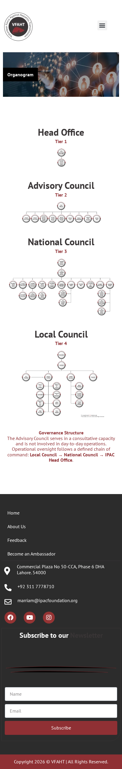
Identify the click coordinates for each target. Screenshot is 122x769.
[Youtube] (30, 618)
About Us (16, 526)
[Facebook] (10, 618)
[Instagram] (49, 618)
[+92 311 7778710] (8, 587)
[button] (102, 25)
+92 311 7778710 (35, 586)
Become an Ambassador (31, 554)
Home (13, 513)
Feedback (17, 540)
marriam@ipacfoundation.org (47, 600)
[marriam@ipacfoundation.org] (8, 601)
